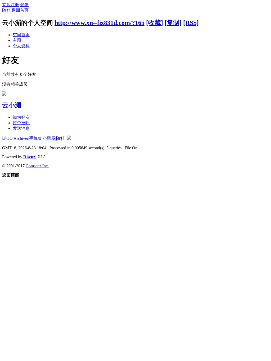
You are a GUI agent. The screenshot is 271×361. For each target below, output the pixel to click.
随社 (6, 10)
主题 (17, 40)
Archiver (20, 138)
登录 (24, 4)
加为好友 (21, 117)
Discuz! (30, 157)
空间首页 (21, 35)
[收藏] (154, 22)
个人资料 (21, 46)
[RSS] (191, 22)
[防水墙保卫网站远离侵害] (69, 138)
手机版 (35, 138)
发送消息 (21, 128)
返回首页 (20, 10)
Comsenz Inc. (37, 166)
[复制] (173, 22)
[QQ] (7, 138)
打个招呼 (21, 123)
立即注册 (10, 4)
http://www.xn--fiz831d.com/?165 (99, 22)
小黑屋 (49, 138)
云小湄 (11, 105)
